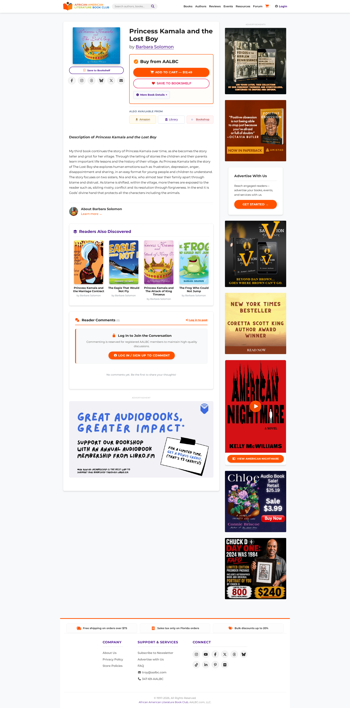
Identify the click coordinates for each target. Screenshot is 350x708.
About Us (109, 653)
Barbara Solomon (155, 46)
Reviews (215, 6)
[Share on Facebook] (72, 80)
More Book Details (152, 94)
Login (283, 6)
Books (188, 6)
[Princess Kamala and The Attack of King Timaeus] (159, 263)
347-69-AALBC (152, 679)
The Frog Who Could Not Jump (194, 289)
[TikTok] (196, 664)
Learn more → (91, 214)
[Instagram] (196, 654)
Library (173, 119)
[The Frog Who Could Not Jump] (194, 263)
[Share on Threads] (91, 80)
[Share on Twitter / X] (111, 80)
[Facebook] (215, 654)
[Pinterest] (215, 664)
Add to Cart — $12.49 (173, 72)
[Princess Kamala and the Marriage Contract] (88, 263)
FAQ (141, 666)
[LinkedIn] (205, 664)
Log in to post (197, 320)
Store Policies (112, 666)
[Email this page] (121, 80)
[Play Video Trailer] (255, 406)
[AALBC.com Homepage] (86, 6)
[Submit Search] (152, 6)
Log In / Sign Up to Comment (143, 355)
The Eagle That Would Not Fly (123, 289)
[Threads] (234, 654)
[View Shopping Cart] (267, 6)
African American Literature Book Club (163, 702)
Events (228, 6)
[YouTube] (205, 654)
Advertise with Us (151, 659)
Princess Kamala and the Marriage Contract (88, 289)
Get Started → (256, 204)
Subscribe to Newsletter (155, 653)
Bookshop (202, 119)
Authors (200, 6)
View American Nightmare (258, 458)
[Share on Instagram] (81, 80)
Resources (243, 6)
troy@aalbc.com (153, 672)
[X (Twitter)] (224, 654)
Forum (257, 6)
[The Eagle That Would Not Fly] (124, 263)
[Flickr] (224, 664)
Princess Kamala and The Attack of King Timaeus (159, 291)
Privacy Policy (113, 659)
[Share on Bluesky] (101, 80)
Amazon (144, 119)
